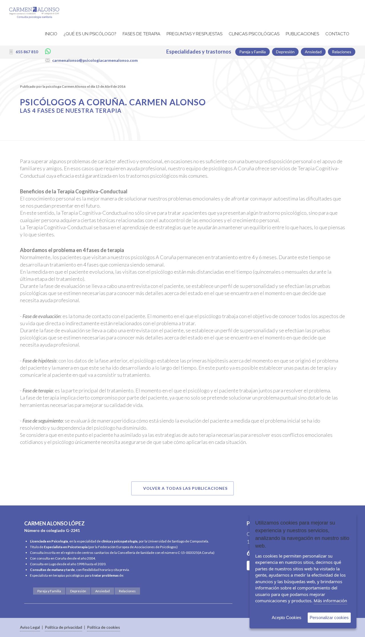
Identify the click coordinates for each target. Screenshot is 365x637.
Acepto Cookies (286, 617)
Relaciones (127, 591)
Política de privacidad (63, 627)
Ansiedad (102, 591)
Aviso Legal (30, 627)
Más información (330, 600)
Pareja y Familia (49, 591)
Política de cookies (103, 627)
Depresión (78, 591)
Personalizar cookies (329, 617)
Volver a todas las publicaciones (185, 488)
